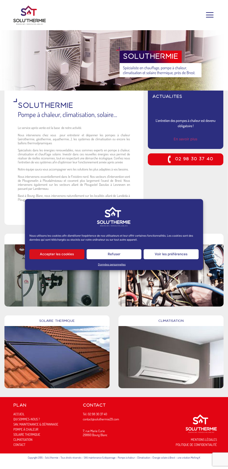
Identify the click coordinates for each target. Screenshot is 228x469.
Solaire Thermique (57, 321)
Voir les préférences (171, 254)
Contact (19, 445)
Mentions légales (204, 439)
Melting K (195, 457)
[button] (210, 15)
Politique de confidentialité (196, 445)
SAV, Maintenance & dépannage (35, 424)
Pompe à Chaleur (25, 429)
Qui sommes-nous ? (26, 419)
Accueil (18, 414)
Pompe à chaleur (126, 457)
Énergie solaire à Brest (164, 457)
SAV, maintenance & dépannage (100, 457)
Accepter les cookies (57, 254)
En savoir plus (186, 139)
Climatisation (171, 321)
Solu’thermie (51, 457)
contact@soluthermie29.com (101, 419)
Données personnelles (112, 264)
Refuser (114, 254)
